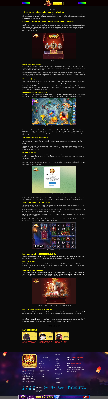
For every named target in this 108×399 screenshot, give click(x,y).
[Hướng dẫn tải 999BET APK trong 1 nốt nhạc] (62, 336)
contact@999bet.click (76, 363)
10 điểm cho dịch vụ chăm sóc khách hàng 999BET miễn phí (29, 342)
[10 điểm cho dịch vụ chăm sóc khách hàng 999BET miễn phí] (29, 336)
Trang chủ (25, 9)
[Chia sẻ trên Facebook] (49, 326)
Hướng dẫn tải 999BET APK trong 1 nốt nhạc (61, 342)
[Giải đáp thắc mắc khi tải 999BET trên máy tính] (46, 336)
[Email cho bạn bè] (54, 326)
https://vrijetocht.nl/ (77, 357)
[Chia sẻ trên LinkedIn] (59, 326)
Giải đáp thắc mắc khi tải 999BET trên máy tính (45, 342)
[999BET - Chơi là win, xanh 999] (54, 3)
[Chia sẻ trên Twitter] (52, 326)
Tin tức (30, 9)
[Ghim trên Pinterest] (56, 326)
